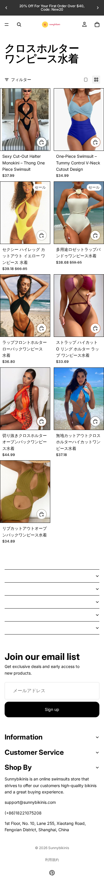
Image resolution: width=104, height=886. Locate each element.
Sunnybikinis (58, 848)
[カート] (97, 24)
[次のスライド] (97, 7)
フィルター (21, 79)
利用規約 (52, 859)
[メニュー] (6, 24)
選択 (46, 142)
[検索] (19, 24)
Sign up (52, 709)
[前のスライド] (6, 7)
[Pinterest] (52, 872)
